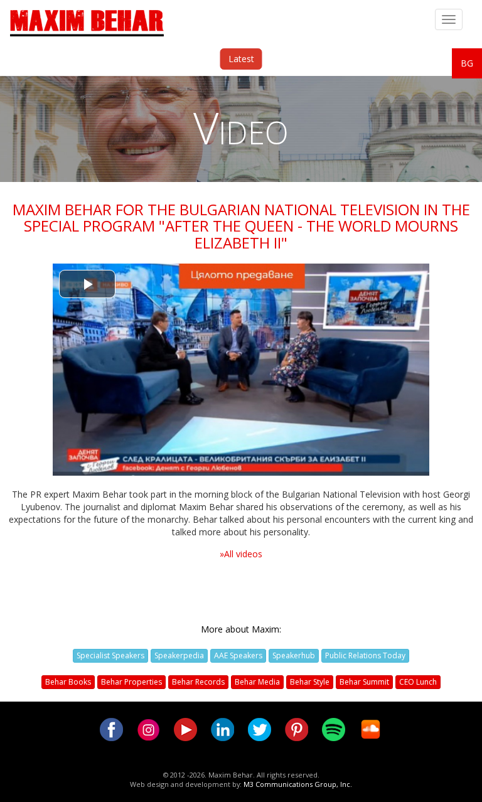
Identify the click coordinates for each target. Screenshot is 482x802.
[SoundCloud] (370, 728)
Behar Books (68, 681)
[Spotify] (333, 728)
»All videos (241, 554)
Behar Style (309, 681)
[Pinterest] (296, 728)
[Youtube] (185, 728)
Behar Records (198, 681)
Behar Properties (131, 681)
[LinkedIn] (222, 728)
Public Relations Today (365, 655)
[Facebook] (111, 728)
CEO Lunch (418, 681)
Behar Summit (364, 681)
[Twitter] (259, 728)
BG (467, 63)
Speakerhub (293, 655)
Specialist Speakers (110, 655)
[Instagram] (148, 728)
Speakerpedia (179, 655)
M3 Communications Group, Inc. (298, 784)
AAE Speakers (238, 655)
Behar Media (257, 681)
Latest (241, 59)
